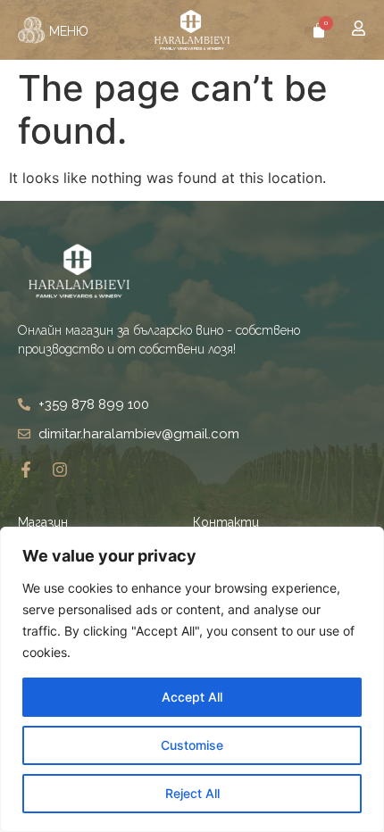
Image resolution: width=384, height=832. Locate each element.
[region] (192, 679)
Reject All (192, 793)
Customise (192, 745)
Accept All (192, 696)
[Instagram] (60, 470)
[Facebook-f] (26, 470)
